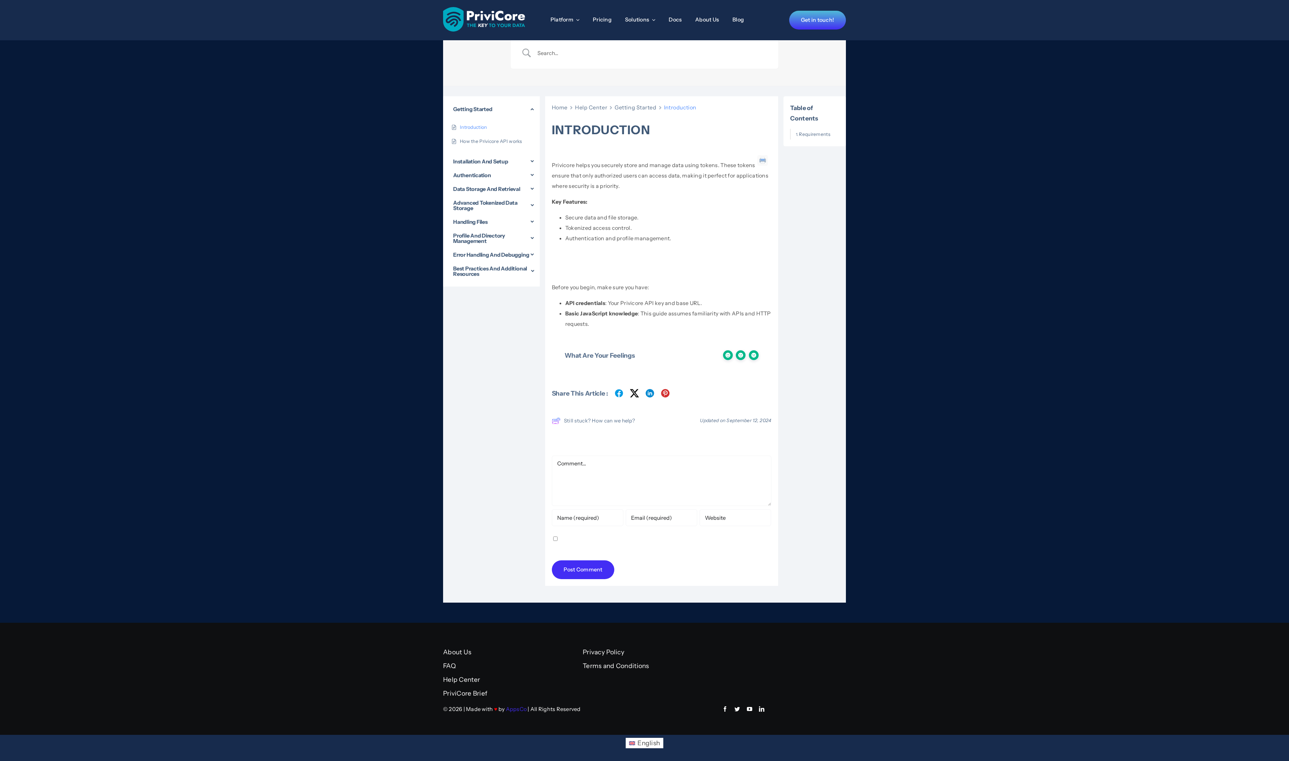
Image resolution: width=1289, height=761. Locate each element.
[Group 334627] (484, 10)
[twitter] (737, 709)
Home (560, 107)
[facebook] (725, 709)
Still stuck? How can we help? (599, 420)
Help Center (591, 107)
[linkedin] (761, 709)
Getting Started (635, 107)
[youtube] (749, 709)
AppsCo (516, 709)
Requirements (814, 134)
